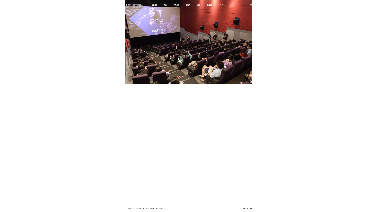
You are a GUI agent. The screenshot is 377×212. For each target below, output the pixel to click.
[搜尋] (251, 5)
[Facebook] (244, 208)
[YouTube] (251, 208)
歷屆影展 (209, 5)
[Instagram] (247, 208)
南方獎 (188, 5)
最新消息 (154, 5)
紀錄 (198, 5)
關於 (165, 5)
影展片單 (176, 5)
